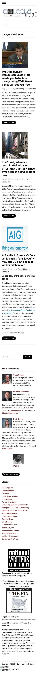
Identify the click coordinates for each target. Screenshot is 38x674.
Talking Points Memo (10, 530)
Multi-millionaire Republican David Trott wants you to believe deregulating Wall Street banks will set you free (17, 78)
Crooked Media (8, 491)
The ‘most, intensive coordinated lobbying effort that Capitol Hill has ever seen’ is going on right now (18, 169)
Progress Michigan (9, 516)
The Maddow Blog (9, 533)
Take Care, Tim (8, 528)
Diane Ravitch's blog (10, 496)
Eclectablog (19, 89)
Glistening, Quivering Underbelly (15, 505)
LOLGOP (22, 179)
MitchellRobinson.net (10, 413)
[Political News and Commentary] (20, 13)
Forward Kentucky (9, 502)
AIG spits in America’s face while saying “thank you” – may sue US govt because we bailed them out (18, 260)
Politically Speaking (9, 513)
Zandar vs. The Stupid (10, 539)
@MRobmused (15, 411)
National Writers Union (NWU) (13, 576)
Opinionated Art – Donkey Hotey (15, 511)
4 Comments (31, 89)
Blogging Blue (7, 488)
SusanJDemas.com (9, 525)
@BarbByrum (7, 449)
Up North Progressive (11, 536)
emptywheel (7, 499)
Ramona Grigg (7, 519)
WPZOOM (16, 669)
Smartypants (7, 522)
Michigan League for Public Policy (15, 508)
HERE (28, 408)
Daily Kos (5, 493)
